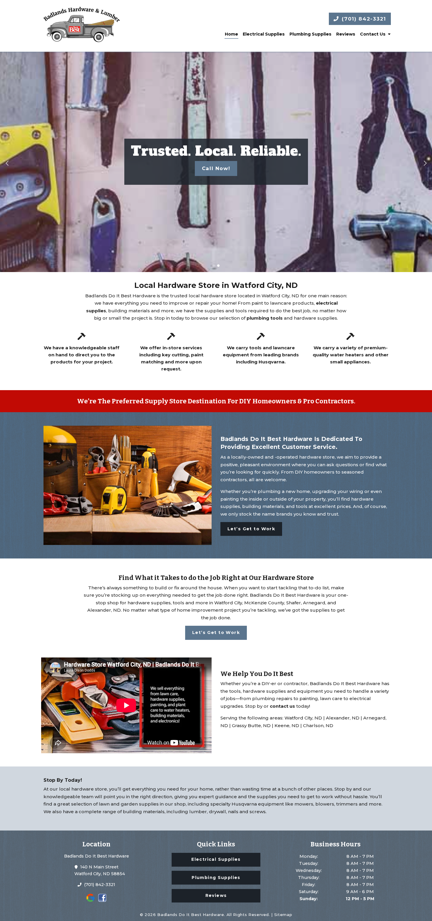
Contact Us (373, 34)
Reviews (345, 34)
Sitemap (283, 914)
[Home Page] (81, 25)
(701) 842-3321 (363, 19)
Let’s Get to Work (251, 528)
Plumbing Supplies (310, 34)
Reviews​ (216, 895)
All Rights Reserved (248, 914)
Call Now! (216, 168)
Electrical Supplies (264, 34)
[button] (7, 161)
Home (231, 34)
